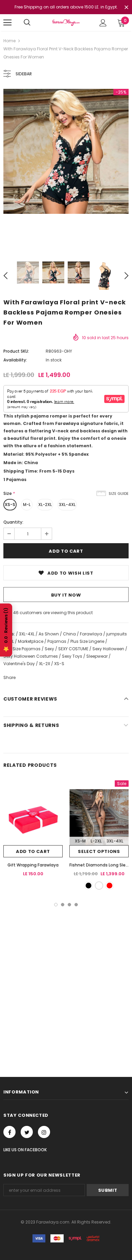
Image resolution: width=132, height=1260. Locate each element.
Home (9, 41)
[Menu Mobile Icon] (7, 23)
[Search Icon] (27, 22)
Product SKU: (16, 351)
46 (16, 612)
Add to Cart (33, 851)
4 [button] (76, 904)
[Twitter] (27, 1132)
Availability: (15, 360)
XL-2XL (45, 504)
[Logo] (66, 22)
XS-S (10, 504)
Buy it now (66, 595)
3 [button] (69, 904)
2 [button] (62, 904)
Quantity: (13, 522)
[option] (66, 151)
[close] (126, 7)
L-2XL (96, 841)
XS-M (80, 841)
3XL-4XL (67, 504)
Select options (99, 851)
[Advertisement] (66, 975)
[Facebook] (9, 1132)
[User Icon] (103, 22)
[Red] (109, 885)
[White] (99, 885)
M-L (26, 504)
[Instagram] (44, 1132)
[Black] (88, 885)
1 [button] (56, 904)
